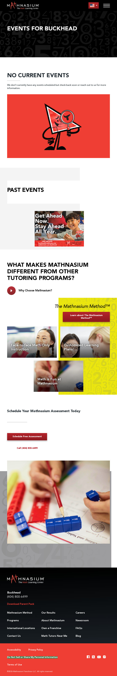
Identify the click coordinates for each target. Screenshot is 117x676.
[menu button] (93, 5)
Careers (80, 613)
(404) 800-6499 (17, 596)
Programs (13, 620)
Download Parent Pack (20, 604)
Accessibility (14, 650)
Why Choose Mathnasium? (35, 290)
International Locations (21, 628)
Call (27, 448)
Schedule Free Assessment (27, 436)
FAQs (79, 628)
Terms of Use (14, 665)
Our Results (48, 613)
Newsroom (82, 620)
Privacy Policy (35, 650)
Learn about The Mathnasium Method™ (86, 316)
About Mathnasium (52, 620)
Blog (78, 636)
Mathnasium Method (19, 613)
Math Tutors (54, 636)
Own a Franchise (51, 628)
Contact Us (14, 636)
